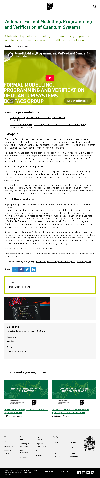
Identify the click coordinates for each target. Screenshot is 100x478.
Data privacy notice (50, 471)
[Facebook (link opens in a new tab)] (79, 472)
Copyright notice (64, 471)
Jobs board (24, 457)
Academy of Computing (24, 445)
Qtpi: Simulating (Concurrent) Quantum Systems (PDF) (37, 118)
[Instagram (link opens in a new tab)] (92, 472)
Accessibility (40, 451)
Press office (8, 446)
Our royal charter (7, 452)
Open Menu (6, 6)
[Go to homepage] (50, 6)
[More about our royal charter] (90, 443)
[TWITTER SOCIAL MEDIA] (27, 269)
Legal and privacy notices (41, 445)
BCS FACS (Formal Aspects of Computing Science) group (64, 262)
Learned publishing (24, 452)
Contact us (58, 444)
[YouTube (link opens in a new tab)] (88, 472)
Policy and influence (73, 445)
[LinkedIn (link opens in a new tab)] (83, 472)
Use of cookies (49, 475)
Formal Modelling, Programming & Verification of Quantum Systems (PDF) (48, 125)
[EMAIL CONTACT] (15, 269)
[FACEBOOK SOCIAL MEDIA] (21, 269)
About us (7, 442)
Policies (39, 455)
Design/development (19, 287)
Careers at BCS (58, 455)
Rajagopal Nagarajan (14, 205)
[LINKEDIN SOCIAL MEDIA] (33, 269)
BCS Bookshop (74, 455)
